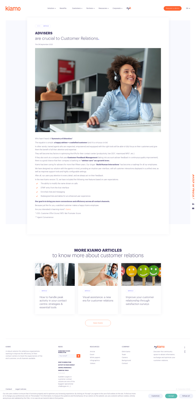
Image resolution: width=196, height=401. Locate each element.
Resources (103, 8)
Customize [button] (155, 396)
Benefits (63, 8)
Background (126, 360)
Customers (76, 8)
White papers (95, 357)
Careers (125, 357)
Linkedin (193, 204)
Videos (92, 363)
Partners (89, 8)
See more (98, 323)
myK (128, 8)
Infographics (95, 360)
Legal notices (20, 389)
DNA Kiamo (126, 351)
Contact (125, 363)
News (38, 26)
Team (124, 354)
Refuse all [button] (186, 396)
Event (92, 354)
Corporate (117, 8)
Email (193, 208)
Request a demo (172, 8)
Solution (51, 8)
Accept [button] (171, 396)
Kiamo (68, 209)
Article (46, 26)
